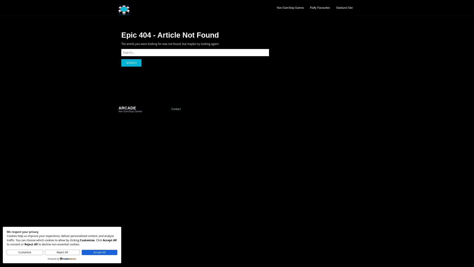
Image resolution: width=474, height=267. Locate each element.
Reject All (62, 252)
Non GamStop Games (290, 7)
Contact (176, 109)
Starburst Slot (344, 7)
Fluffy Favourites (320, 7)
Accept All (100, 252)
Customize (24, 252)
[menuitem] (290, 7)
